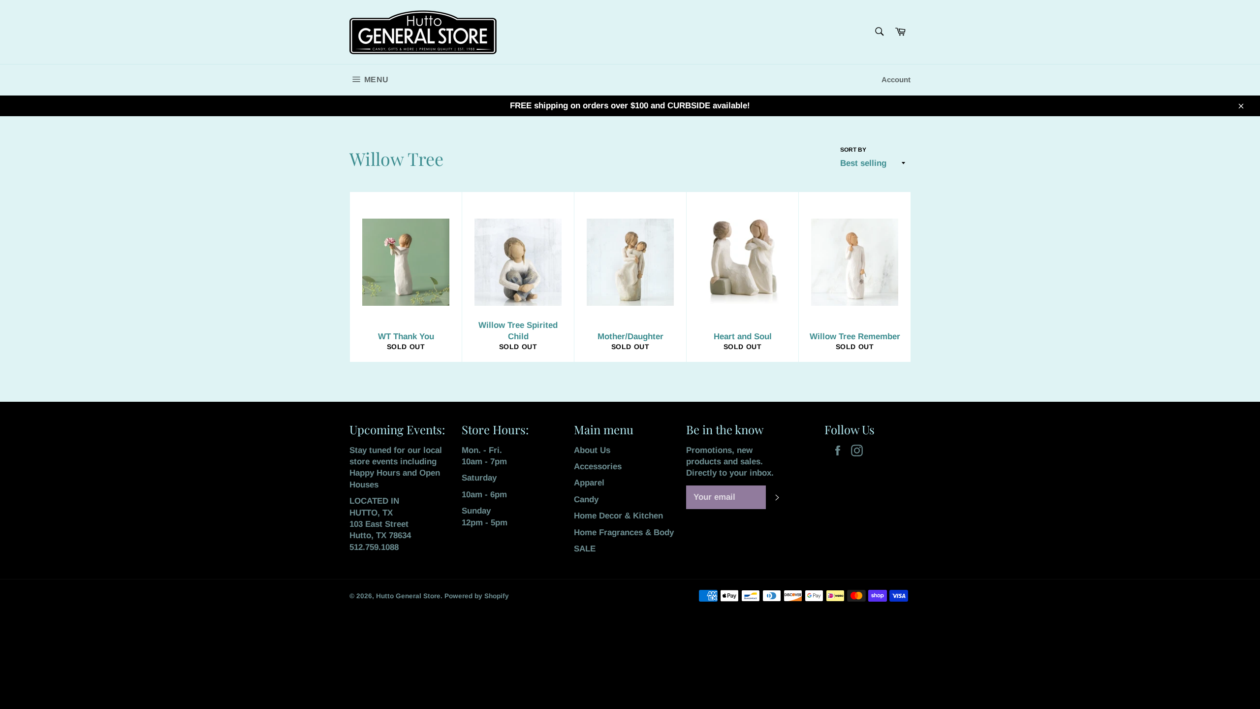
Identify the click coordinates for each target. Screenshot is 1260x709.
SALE (585, 548)
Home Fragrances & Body (624, 532)
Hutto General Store (408, 596)
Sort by (853, 149)
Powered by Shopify (476, 596)
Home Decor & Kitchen (618, 515)
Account (896, 79)
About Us (592, 450)
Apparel (589, 482)
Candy (586, 499)
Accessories (598, 466)
